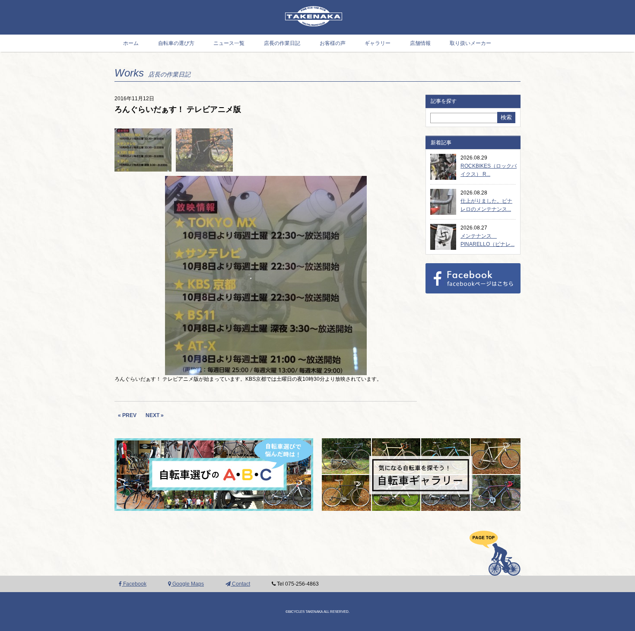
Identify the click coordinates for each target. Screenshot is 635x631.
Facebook (134, 584)
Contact (240, 584)
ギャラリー (378, 43)
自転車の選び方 (176, 43)
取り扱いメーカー (470, 43)
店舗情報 (420, 43)
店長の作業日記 (282, 43)
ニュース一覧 (228, 43)
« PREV (127, 415)
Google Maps (187, 584)
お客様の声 (333, 43)
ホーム (131, 43)
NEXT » (155, 415)
